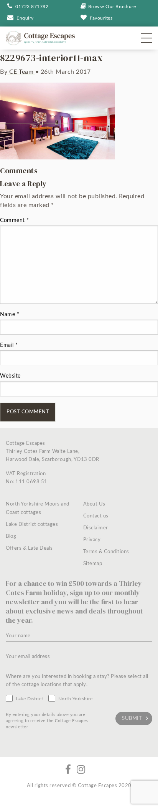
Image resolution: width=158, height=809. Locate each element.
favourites (101, 18)
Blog (11, 536)
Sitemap (92, 563)
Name (9, 314)
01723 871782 (31, 6)
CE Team (21, 72)
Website (10, 376)
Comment (14, 220)
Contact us (96, 516)
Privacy (92, 539)
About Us (94, 504)
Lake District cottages (32, 524)
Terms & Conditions (106, 551)
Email (9, 345)
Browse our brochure (112, 6)
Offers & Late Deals (29, 548)
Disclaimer (95, 528)
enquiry (25, 18)
